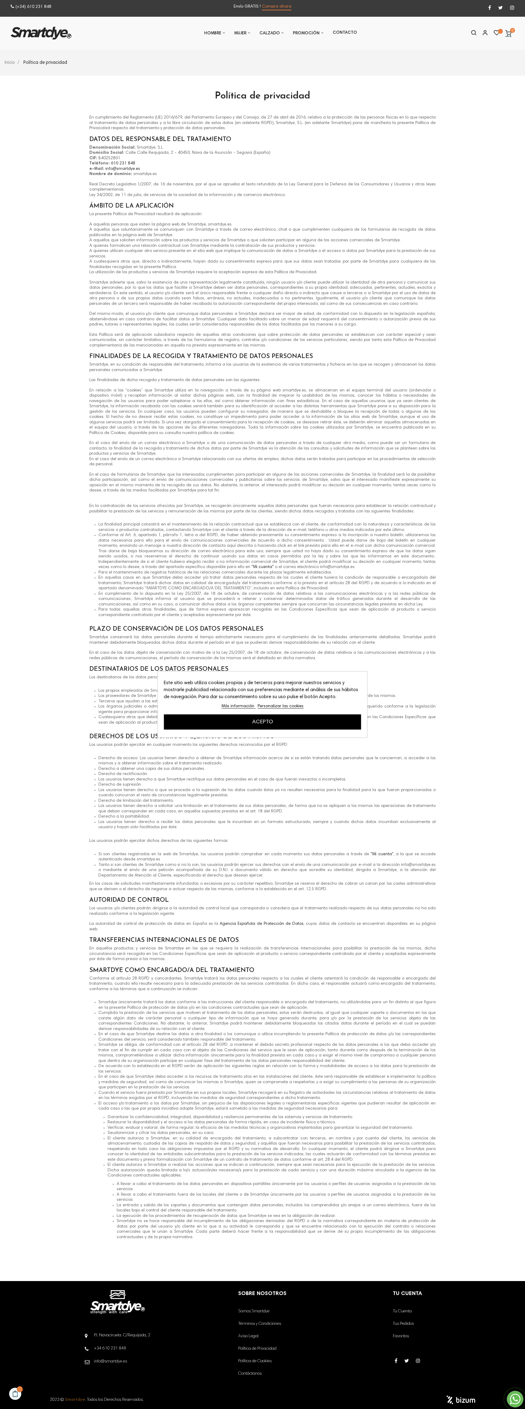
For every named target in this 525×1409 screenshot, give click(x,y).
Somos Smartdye (253, 1311)
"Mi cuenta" (263, 567)
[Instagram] (512, 8)
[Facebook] (489, 8)
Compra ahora (276, 7)
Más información (238, 706)
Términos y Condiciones (259, 1324)
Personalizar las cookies (281, 706)
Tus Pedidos (403, 1324)
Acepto (262, 722)
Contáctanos (250, 1374)
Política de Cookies (255, 1361)
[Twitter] (500, 8)
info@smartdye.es (122, 169)
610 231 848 (123, 163)
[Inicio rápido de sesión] (482, 33)
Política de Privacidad (257, 1349)
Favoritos (401, 1336)
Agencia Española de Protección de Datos (262, 924)
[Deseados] (497, 34)
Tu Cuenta (402, 1311)
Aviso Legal (248, 1336)
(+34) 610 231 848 (33, 7)
